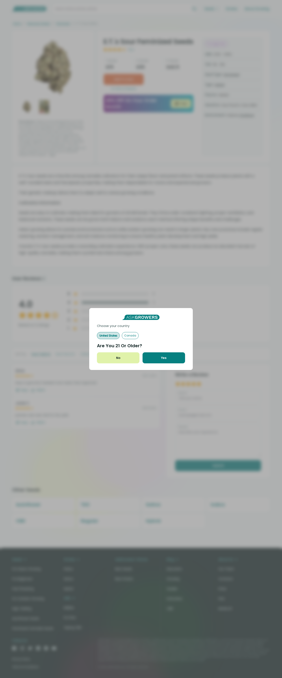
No (118, 358)
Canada (130, 335)
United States (108, 335)
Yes (164, 358)
